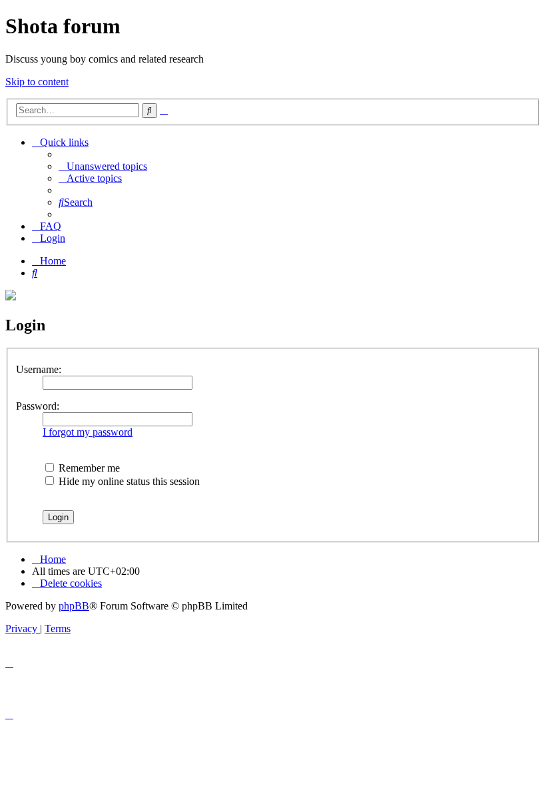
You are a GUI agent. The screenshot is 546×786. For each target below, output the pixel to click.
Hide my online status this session (128, 481)
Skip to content (37, 81)
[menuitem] (103, 166)
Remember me (88, 468)
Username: (38, 369)
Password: (37, 406)
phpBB (74, 605)
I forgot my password (88, 432)
